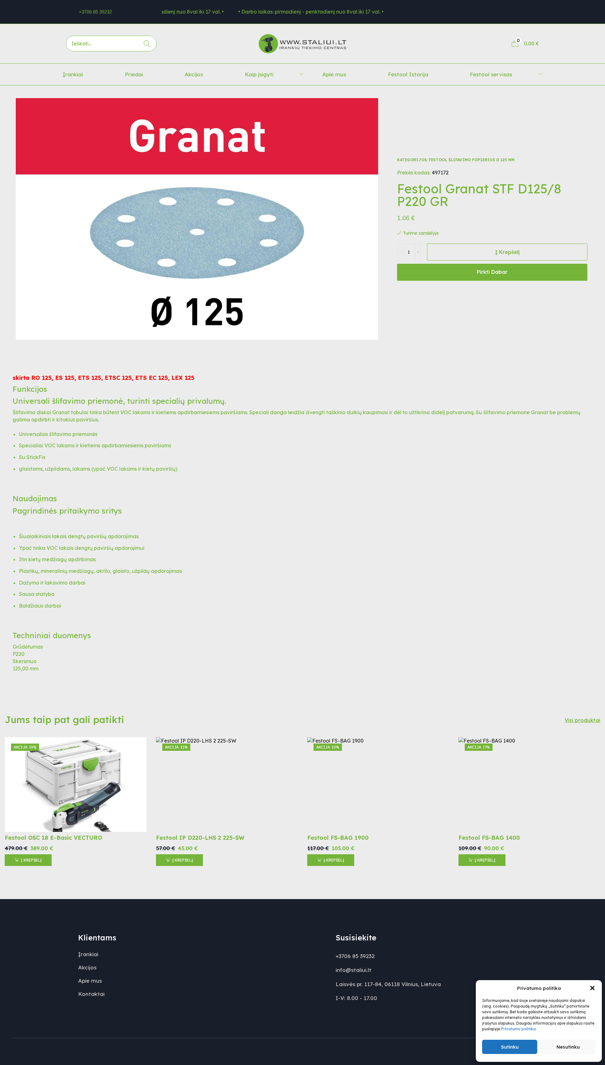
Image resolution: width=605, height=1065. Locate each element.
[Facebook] (477, 12)
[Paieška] (146, 43)
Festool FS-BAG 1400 (489, 837)
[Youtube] (512, 12)
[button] (592, 988)
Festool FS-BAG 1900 (338, 837)
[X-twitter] (494, 12)
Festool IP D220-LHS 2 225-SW (200, 837)
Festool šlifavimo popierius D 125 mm (472, 159)
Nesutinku (568, 1047)
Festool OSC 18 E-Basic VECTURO (53, 837)
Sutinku (510, 1047)
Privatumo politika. (519, 1029)
